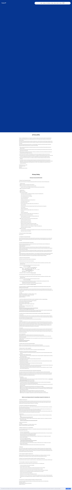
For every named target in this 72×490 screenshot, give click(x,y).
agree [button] (68, 488)
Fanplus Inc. (4, 3)
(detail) (29, 279)
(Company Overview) (33, 272)
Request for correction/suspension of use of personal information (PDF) (28, 420)
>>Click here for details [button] (57, 488)
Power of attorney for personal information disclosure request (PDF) (28, 440)
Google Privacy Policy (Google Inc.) (23, 341)
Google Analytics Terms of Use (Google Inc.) (24, 340)
